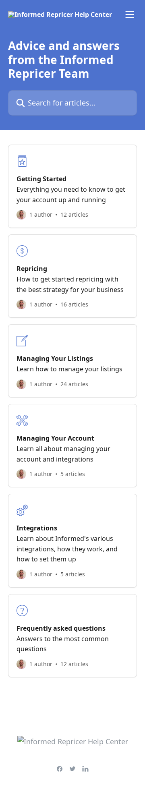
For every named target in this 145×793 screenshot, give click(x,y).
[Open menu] (129, 14)
